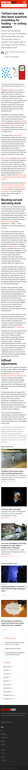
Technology (4, 507)
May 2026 (7, 677)
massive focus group (7, 221)
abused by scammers (14, 125)
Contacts (3, 760)
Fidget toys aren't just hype (12, 648)
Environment (4, 469)
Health (2, 741)
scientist (7, 158)
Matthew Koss (6, 518)
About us (3, 749)
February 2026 (8, 688)
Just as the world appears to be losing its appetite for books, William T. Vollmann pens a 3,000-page (13, 545)
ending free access (13, 90)
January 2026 (8, 691)
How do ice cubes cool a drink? (11, 509)
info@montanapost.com (7, 722)
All (1, 730)
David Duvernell (6, 481)
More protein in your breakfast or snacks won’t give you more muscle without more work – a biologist (12, 623)
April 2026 (7, 681)
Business (3, 734)
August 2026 (8, 666)
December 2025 (9, 695)
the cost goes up (18, 327)
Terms (3, 753)
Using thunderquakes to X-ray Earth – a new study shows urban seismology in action (14, 589)
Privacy (3, 756)
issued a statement (13, 246)
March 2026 (8, 684)
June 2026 (7, 674)
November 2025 (9, 699)
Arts (2, 541)
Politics (3, 744)
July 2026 (7, 670)
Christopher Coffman (8, 556)
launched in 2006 (16, 135)
